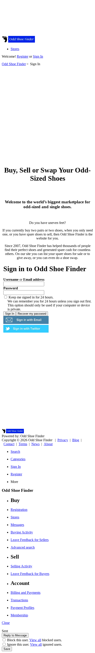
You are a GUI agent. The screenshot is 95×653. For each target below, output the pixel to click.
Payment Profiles (22, 608)
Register (22, 56)
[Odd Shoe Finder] (18, 41)
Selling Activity (21, 566)
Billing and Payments (25, 592)
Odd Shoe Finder (14, 64)
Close (6, 623)
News (35, 444)
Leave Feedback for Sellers (30, 540)
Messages (17, 525)
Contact (9, 444)
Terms (23, 444)
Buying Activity (22, 532)
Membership (19, 615)
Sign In (38, 56)
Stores (15, 49)
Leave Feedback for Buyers (30, 574)
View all (35, 640)
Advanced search (23, 547)
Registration (19, 510)
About (48, 444)
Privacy (62, 440)
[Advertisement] (47, 113)
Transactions (19, 600)
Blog (75, 440)
